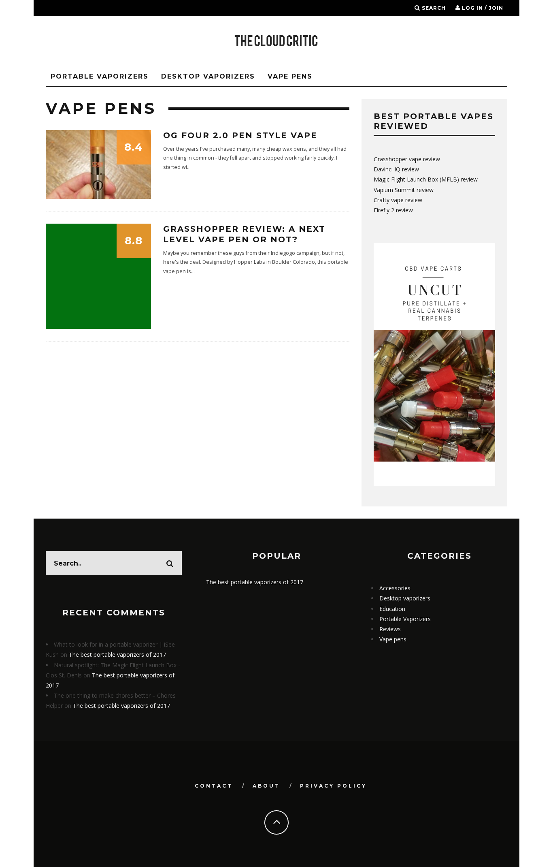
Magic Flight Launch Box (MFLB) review (426, 179)
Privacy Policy (333, 786)
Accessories (394, 588)
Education (392, 609)
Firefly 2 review (393, 210)
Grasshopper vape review (407, 159)
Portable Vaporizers (100, 76)
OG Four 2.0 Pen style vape (240, 135)
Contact (214, 786)
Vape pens (392, 639)
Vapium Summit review (404, 190)
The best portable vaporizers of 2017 (117, 654)
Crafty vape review (398, 200)
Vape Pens (290, 76)
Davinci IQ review (396, 169)
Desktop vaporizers (208, 76)
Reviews (390, 629)
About (266, 786)
